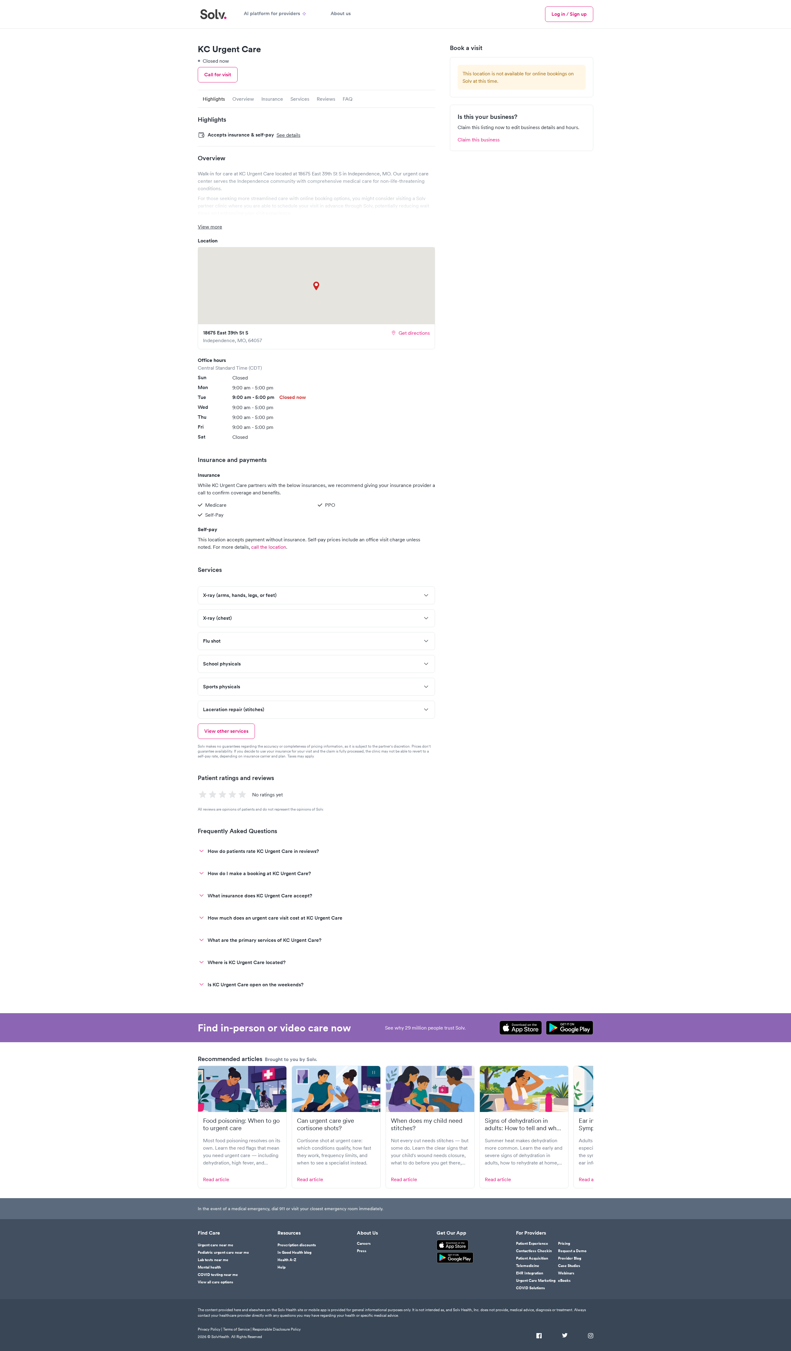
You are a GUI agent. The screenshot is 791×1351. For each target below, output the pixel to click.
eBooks (564, 1280)
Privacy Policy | (210, 1329)
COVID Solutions (530, 1288)
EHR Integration (529, 1273)
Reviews (326, 99)
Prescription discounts (296, 1245)
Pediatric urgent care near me (223, 1252)
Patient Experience (532, 1243)
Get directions (414, 333)
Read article (216, 1179)
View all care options (215, 1282)
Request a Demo (572, 1251)
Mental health (209, 1267)
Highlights (214, 99)
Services (299, 99)
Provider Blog (569, 1258)
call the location (268, 547)
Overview (243, 99)
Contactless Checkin (534, 1251)
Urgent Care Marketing (536, 1280)
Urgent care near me (215, 1245)
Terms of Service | (237, 1329)
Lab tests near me (213, 1260)
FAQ (348, 99)
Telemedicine (527, 1266)
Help (281, 1267)
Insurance (272, 99)
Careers (364, 1243)
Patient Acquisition (532, 1258)
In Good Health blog (294, 1252)
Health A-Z (286, 1260)
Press (361, 1251)
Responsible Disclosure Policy (276, 1329)
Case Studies (569, 1266)
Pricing (564, 1243)
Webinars (566, 1273)
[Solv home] (213, 14)
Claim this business (479, 139)
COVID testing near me (218, 1275)
